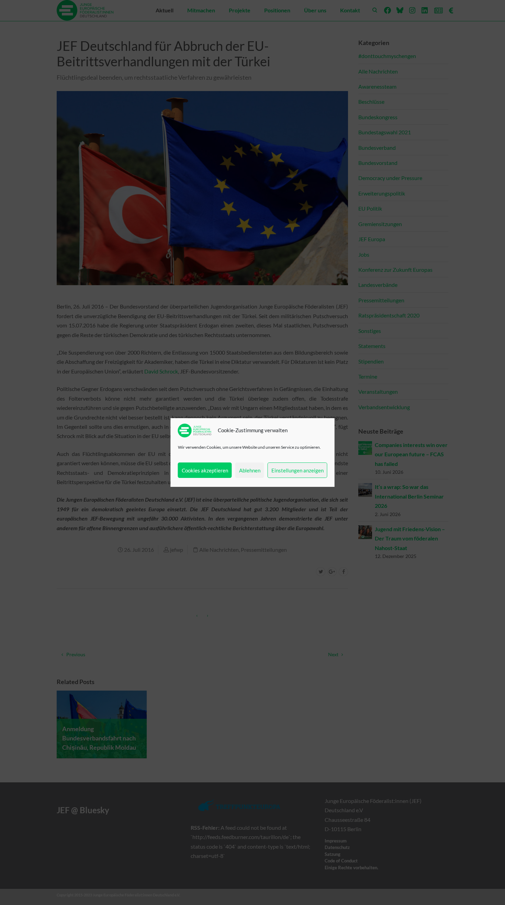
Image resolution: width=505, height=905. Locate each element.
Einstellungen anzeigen (297, 470)
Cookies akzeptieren (205, 470)
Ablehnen (249, 470)
